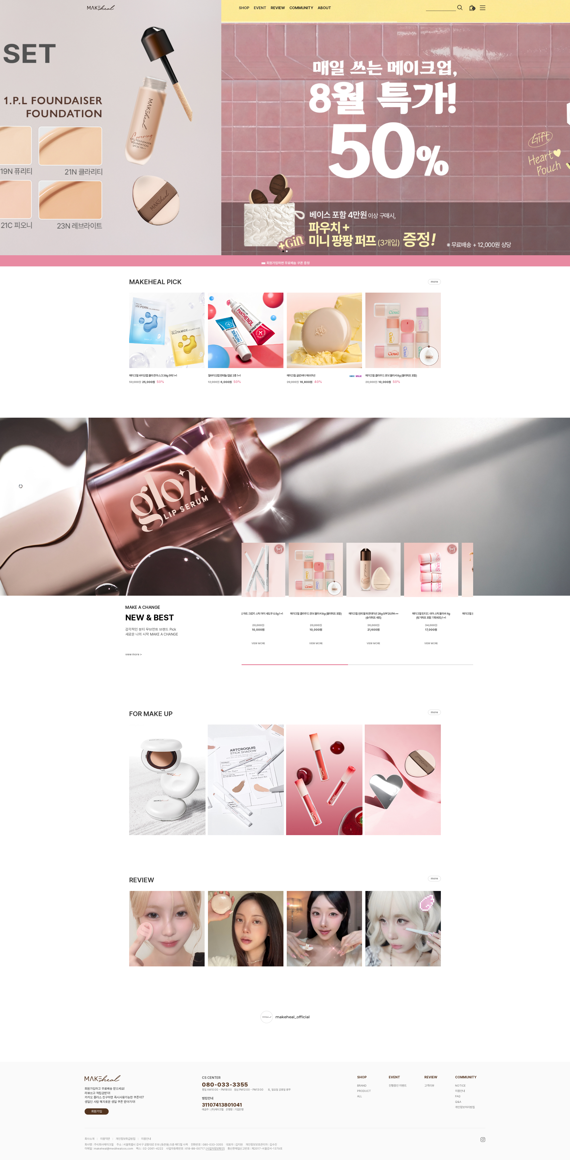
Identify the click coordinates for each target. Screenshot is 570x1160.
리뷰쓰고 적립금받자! (97, 1093)
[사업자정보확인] (215, 1148)
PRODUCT (364, 1091)
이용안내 (460, 1091)
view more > (133, 654)
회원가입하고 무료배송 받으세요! (104, 1088)
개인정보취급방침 (125, 1138)
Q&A (458, 1101)
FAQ (457, 1096)
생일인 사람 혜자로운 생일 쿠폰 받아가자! (110, 1101)
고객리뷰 (429, 1085)
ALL (359, 1096)
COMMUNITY (301, 8)
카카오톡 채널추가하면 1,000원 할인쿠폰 (288, 261)
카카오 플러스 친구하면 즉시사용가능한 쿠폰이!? (114, 1097)
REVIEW (278, 8)
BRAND (361, 1085)
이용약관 (105, 1138)
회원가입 (96, 1111)
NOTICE (460, 1085)
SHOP (244, 8)
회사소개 (89, 1138)
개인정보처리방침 (465, 1107)
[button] (283, 251)
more (434, 281)
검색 (460, 7)
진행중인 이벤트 (398, 1085)
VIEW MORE (271, 643)
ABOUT (324, 8)
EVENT (260, 8)
